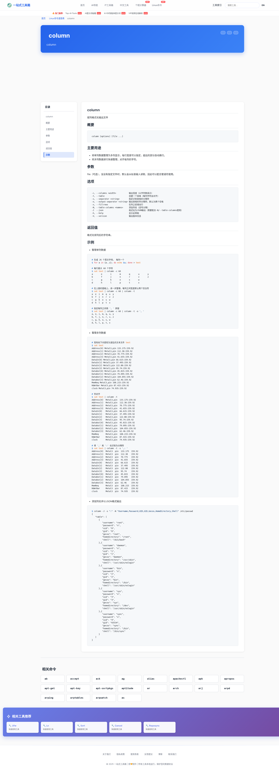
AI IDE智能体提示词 (114, 13)
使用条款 (134, 754)
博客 (160, 754)
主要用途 (50, 129)
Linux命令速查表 (56, 18)
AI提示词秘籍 (92, 13)
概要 (48, 123)
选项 (48, 142)
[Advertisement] (142, 77)
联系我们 (172, 754)
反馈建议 (148, 754)
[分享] (229, 32)
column (49, 116)
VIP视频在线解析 (138, 13)
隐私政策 (121, 754)
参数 (48, 135)
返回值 (49, 148)
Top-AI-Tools (73, 13)
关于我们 (107, 754)
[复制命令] (223, 32)
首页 (43, 18)
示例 (48, 155)
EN (263, 5)
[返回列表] (235, 32)
